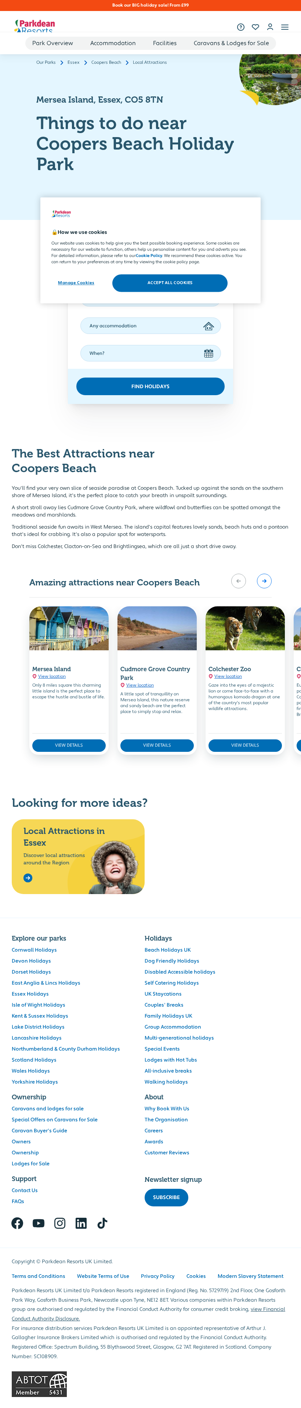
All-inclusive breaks (168, 1071)
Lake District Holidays (38, 1027)
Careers (154, 1131)
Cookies (196, 1276)
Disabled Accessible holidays (180, 972)
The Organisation (166, 1120)
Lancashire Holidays (37, 1038)
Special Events (162, 1049)
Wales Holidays (31, 1071)
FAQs (18, 1201)
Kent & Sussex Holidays (40, 1016)
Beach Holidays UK (168, 950)
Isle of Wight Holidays (38, 1005)
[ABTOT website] (150, 1384)
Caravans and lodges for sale (48, 1109)
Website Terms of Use (103, 1276)
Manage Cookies (76, 283)
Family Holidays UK (168, 1016)
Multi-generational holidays (179, 1038)
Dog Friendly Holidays (172, 961)
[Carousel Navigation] (251, 581)
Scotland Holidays (34, 1060)
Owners (21, 1142)
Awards (154, 1142)
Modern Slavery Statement (250, 1276)
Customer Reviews (167, 1153)
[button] (284, 27)
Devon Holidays (31, 961)
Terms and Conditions (38, 1276)
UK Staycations (163, 994)
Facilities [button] (165, 43)
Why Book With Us (167, 1109)
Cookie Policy (149, 255)
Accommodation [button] (113, 43)
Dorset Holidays (31, 972)
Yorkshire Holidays (35, 1082)
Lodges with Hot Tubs (171, 1060)
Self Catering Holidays (172, 983)
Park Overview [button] (52, 43)
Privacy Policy (158, 1276)
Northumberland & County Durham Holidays (66, 1049)
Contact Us (25, 1190)
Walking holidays (166, 1082)
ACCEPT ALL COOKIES (170, 283)
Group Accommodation (173, 1027)
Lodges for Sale (31, 1164)
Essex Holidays (30, 994)
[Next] (264, 581)
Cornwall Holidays (34, 950)
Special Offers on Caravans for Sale (55, 1120)
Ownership (25, 1153)
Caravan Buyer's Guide (39, 1131)
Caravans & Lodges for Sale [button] (231, 43)
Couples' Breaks (164, 1005)
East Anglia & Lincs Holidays (46, 983)
